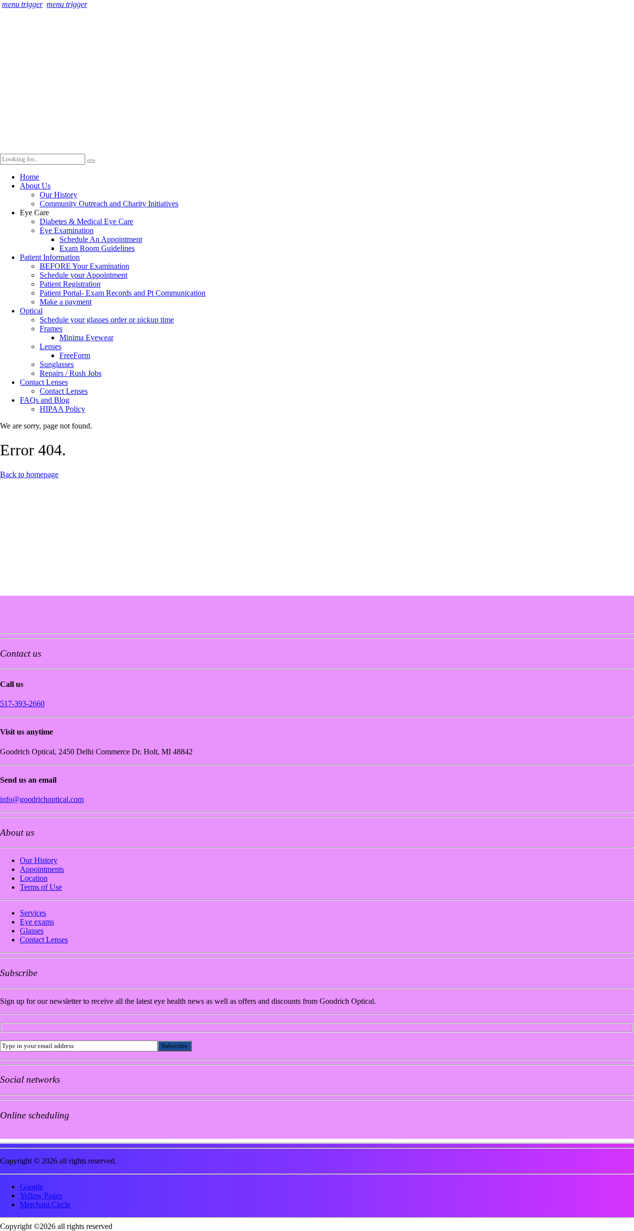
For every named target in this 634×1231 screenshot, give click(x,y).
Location (34, 878)
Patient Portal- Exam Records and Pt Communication (123, 293)
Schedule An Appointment (100, 239)
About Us (35, 186)
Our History (58, 194)
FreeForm (74, 355)
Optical (31, 311)
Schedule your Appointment (83, 275)
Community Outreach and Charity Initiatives (109, 203)
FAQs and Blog (44, 400)
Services (33, 913)
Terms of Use (41, 887)
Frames (51, 328)
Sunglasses (57, 364)
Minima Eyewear (86, 337)
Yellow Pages (41, 1195)
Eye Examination (67, 230)
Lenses (50, 346)
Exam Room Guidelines (97, 248)
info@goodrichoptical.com (42, 799)
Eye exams (37, 922)
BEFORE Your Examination (84, 266)
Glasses (32, 930)
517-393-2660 (22, 703)
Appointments (42, 869)
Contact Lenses (44, 382)
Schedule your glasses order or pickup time (107, 319)
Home (29, 177)
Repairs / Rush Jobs (71, 373)
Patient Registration (70, 284)
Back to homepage (29, 474)
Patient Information (50, 257)
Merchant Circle (45, 1204)
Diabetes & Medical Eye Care (86, 221)
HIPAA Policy (62, 409)
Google (31, 1186)
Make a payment (66, 302)
